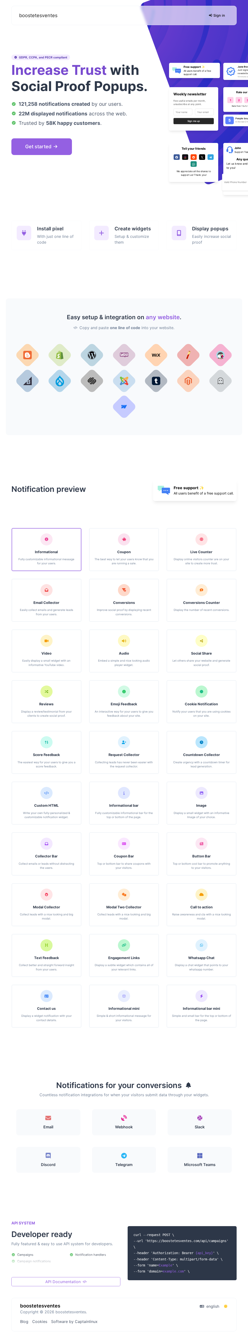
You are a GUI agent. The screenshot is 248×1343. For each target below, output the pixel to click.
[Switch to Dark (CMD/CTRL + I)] (225, 1306)
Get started (39, 146)
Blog (24, 1321)
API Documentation (63, 1281)
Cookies (39, 1321)
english (212, 1306)
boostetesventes (38, 15)
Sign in (218, 15)
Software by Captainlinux (74, 1321)
